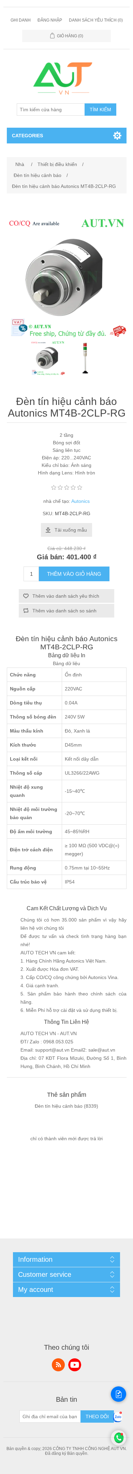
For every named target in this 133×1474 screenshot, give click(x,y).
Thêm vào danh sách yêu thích (65, 596)
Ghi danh (21, 20)
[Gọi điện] (118, 1444)
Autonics (80, 501)
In (83, 655)
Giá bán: (50, 557)
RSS (58, 1364)
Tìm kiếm (100, 109)
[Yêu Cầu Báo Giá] (118, 1394)
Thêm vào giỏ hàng (74, 574)
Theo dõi (97, 1416)
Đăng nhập (50, 20)
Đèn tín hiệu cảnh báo (59, 1106)
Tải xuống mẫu (71, 530)
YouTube (74, 1364)
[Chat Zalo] (117, 1422)
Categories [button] (27, 135)
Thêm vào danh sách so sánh (64, 610)
